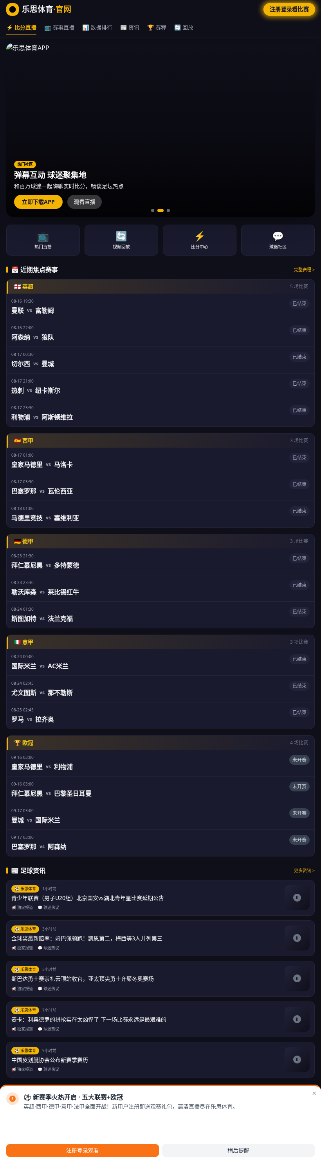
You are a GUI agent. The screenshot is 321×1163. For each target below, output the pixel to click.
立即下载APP (38, 201)
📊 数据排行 (97, 27)
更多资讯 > (304, 870)
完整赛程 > (304, 269)
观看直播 (85, 201)
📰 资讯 (129, 27)
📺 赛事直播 (59, 27)
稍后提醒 (238, 1150)
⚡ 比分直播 (21, 27)
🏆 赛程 (156, 27)
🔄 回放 (183, 27)
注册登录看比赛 (289, 9)
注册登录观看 (82, 1150)
